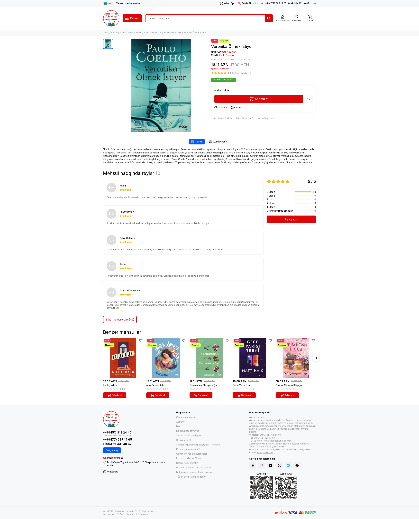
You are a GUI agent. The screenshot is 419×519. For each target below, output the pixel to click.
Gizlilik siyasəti (183, 440)
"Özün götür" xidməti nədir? (191, 476)
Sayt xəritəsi (147, 511)
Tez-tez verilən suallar (128, 3)
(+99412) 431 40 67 (298, 3)
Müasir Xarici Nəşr (172, 32)
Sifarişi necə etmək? (187, 463)
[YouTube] (270, 465)
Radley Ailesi (110, 385)
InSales (144, 514)
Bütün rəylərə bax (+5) (120, 319)
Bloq (178, 426)
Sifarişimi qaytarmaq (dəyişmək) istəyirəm (198, 444)
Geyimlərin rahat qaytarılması (191, 453)
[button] (103, 358)
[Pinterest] (297, 465)
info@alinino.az (115, 457)
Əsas (105, 32)
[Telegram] (288, 465)
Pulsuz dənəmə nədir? (188, 449)
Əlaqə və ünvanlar (186, 417)
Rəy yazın (291, 219)
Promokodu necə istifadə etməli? (193, 467)
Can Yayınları (229, 51)
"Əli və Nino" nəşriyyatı (188, 435)
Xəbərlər (180, 421)
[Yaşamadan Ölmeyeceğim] (209, 358)
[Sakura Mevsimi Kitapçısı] (296, 358)
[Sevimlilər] (309, 99)
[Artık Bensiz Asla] (166, 358)
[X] (279, 465)
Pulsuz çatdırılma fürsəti (188, 458)
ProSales (121, 514)
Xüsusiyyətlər (220, 141)
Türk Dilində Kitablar (131, 32)
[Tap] (269, 18)
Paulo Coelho (226, 55)
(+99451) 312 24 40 (252, 3)
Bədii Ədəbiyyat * (152, 32)
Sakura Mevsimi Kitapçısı (289, 385)
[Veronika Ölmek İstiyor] (161, 85)
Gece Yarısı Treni (242, 385)
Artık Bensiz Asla (155, 385)
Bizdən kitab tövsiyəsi (188, 430)
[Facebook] (252, 465)
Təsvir (198, 141)
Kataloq (115, 32)
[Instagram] (261, 465)
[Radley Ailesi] (123, 358)
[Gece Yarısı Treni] (253, 358)
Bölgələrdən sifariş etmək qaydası (194, 472)
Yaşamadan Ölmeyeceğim (203, 385)
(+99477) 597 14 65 (275, 3)
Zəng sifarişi (112, 450)
